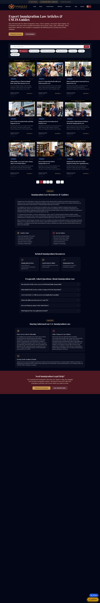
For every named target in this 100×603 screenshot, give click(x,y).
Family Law (73, 51)
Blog (76, 6)
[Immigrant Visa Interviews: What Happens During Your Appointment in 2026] (78, 148)
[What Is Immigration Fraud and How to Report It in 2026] (78, 68)
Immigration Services (16, 34)
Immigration (24, 51)
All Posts (15, 51)
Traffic (82, 51)
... (54, 182)
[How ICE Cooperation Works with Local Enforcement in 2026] (50, 68)
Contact (82, 6)
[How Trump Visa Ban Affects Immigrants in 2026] (50, 148)
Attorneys (60, 6)
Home (34, 6)
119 (58, 182)
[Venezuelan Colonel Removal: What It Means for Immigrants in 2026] (78, 108)
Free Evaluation (30, 34)
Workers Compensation (48, 51)
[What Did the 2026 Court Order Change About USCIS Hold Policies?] (22, 148)
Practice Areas (49, 6)
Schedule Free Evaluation (41, 388)
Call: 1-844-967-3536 (59, 388)
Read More (29, 93)
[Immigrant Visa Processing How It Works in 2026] (50, 108)
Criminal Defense (62, 51)
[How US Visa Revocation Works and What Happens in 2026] (22, 108)
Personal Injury (35, 51)
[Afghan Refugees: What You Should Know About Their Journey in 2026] (22, 68)
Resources (68, 6)
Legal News (16, 54)
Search (86, 46)
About (40, 6)
